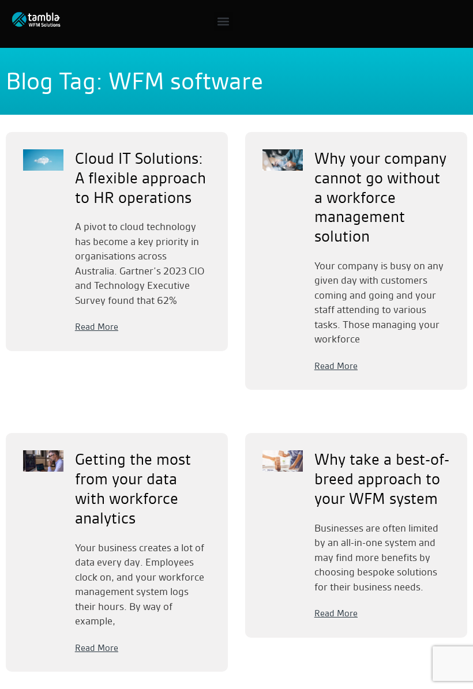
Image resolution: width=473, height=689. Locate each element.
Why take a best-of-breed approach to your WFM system (381, 479)
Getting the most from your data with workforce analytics (133, 489)
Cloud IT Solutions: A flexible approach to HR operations (140, 178)
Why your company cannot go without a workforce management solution (380, 197)
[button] (223, 21)
